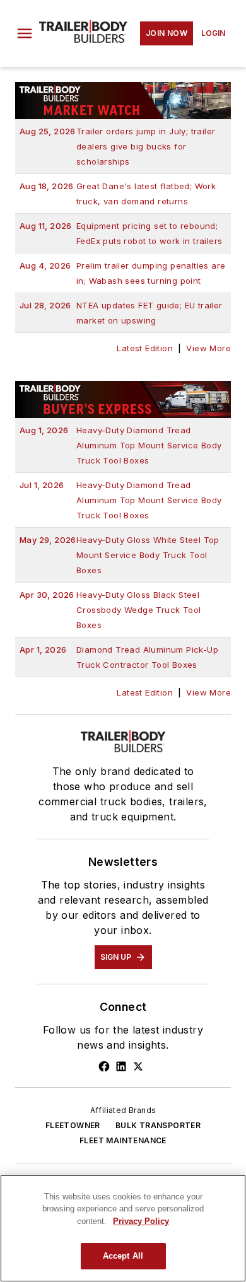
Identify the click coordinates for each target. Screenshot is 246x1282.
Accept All (123, 1256)
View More (208, 348)
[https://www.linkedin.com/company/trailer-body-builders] (121, 1066)
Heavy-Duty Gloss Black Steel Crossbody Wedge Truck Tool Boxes (110, 610)
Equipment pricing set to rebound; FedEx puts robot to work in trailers (121, 233)
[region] (123, 1228)
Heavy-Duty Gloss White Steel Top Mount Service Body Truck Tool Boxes (120, 555)
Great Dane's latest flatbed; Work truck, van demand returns (118, 193)
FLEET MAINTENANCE (123, 1140)
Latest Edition (145, 348)
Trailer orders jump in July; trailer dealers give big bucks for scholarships (117, 146)
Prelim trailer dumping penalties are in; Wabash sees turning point (122, 273)
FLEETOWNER (72, 1125)
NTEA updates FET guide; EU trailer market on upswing (121, 312)
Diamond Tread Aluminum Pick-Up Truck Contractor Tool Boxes (119, 657)
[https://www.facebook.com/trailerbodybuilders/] (104, 1066)
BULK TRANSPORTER (158, 1125)
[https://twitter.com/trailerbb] (138, 1066)
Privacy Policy (141, 1221)
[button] (24, 33)
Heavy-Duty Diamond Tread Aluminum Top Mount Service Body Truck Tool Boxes (120, 445)
